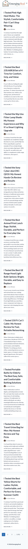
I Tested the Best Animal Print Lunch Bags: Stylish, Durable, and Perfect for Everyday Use (14, 226)
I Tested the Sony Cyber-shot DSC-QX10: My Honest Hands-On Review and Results (12, 174)
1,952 (18, 534)
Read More (8, 57)
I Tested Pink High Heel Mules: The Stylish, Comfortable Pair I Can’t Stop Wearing (14, 19)
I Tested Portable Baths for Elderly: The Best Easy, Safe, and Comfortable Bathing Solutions (13, 376)
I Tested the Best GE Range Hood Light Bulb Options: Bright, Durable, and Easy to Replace (14, 277)
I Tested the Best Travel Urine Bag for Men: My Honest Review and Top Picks (14, 430)
